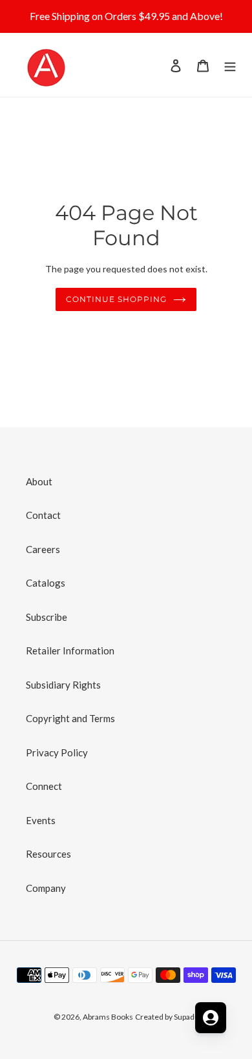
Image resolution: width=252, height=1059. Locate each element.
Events (41, 820)
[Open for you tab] (210, 1017)
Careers (43, 549)
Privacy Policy (57, 752)
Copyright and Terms (70, 718)
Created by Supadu (167, 1017)
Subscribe (46, 617)
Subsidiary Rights (63, 685)
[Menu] (230, 65)
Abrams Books (108, 1017)
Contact (43, 515)
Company (46, 888)
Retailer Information (70, 650)
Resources (48, 854)
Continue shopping (116, 299)
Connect (44, 786)
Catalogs (45, 583)
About (39, 481)
